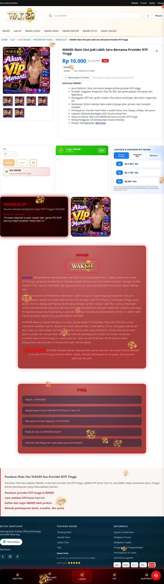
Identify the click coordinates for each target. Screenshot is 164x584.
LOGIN (82, 579)
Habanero (154, 155)
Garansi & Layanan (123, 557)
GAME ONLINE (109, 30)
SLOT (13, 40)
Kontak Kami (63, 537)
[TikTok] (17, 556)
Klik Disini (101, 122)
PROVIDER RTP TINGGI (42, 40)
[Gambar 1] (8, 101)
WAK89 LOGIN (32, 30)
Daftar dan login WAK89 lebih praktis (28, 503)
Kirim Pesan (13, 542)
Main (22, 162)
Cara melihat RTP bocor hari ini (25, 498)
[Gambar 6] (19, 113)
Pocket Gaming (121, 155)
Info (102, 150)
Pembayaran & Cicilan (125, 552)
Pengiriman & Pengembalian (128, 547)
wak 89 (17, 30)
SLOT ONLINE (24, 40)
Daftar (152, 3)
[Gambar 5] (8, 113)
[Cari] (50, 15)
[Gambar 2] (19, 101)
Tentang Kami (64, 532)
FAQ (59, 547)
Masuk (161, 3)
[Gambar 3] (31, 101)
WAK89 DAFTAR (71, 30)
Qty (5, 149)
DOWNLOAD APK (49, 578)
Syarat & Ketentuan (124, 532)
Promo (143, 3)
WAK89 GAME (51, 30)
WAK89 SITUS (90, 30)
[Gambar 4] (43, 101)
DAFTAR (17, 579)
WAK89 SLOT (61, 40)
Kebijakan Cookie (122, 542)
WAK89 (134, 3)
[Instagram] (10, 556)
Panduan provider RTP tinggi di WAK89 (29, 493)
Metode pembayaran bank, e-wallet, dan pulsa (34, 508)
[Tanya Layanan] (33, 162)
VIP (114, 579)
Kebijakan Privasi (122, 537)
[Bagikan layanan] (156, 51)
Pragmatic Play (137, 155)
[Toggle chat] (156, 575)
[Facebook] (2, 556)
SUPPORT (146, 579)
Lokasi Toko (63, 542)
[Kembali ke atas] (156, 567)
